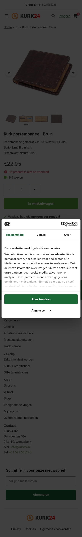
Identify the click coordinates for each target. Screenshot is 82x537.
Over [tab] (67, 234)
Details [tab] (41, 234)
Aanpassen (38, 310)
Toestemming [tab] (15, 234)
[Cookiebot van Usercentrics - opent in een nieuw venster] (61, 224)
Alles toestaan (41, 299)
